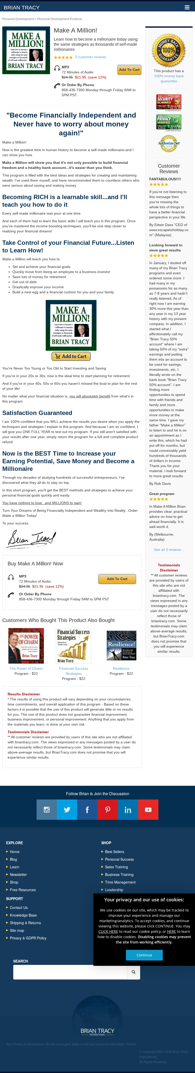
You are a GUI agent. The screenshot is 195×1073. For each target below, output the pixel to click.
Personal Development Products (59, 19)
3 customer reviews (90, 57)
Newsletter (18, 874)
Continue (144, 954)
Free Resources (23, 889)
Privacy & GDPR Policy (28, 937)
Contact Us (19, 907)
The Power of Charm (26, 668)
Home (15, 851)
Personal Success (119, 859)
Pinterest (108, 809)
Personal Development (18, 19)
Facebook (87, 809)
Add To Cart (129, 70)
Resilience (121, 668)
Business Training (119, 874)
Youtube (148, 809)
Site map (17, 930)
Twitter (67, 809)
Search (20, 961)
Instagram (47, 809)
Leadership (114, 889)
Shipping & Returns (25, 922)
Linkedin (128, 809)
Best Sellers (114, 851)
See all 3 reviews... (169, 550)
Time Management (120, 882)
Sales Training (116, 866)
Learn (14, 866)
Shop (14, 882)
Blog (13, 859)
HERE (171, 931)
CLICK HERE (108, 931)
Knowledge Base (23, 915)
